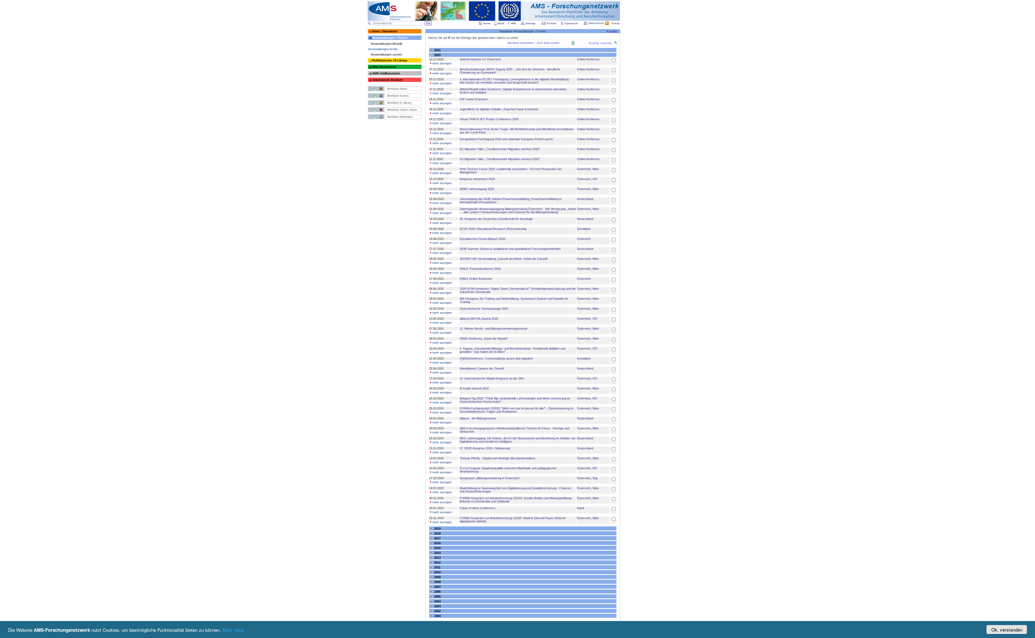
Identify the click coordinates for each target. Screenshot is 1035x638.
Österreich (584, 238)
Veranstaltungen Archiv (383, 49)
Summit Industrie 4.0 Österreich (480, 59)
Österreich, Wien (588, 169)
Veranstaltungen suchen (386, 54)
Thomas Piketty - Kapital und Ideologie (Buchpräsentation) (497, 458)
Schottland (584, 228)
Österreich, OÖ (587, 179)
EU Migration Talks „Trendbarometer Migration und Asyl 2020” (500, 149)
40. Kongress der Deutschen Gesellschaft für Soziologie (496, 218)
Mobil (501, 23)
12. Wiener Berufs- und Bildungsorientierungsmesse (493, 328)
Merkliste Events (398, 95)
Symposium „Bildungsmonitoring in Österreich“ (490, 478)
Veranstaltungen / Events (390, 37)
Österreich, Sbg (587, 478)
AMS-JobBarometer (386, 73)
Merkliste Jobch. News (402, 109)
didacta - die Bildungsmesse (478, 418)
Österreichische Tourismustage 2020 (484, 308)
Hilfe (513, 23)
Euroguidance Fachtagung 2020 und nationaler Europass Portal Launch (506, 139)
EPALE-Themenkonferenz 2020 (480, 268)
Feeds (615, 23)
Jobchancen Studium (387, 79)
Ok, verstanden (1006, 629)
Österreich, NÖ (587, 398)
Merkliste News (397, 88)
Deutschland (585, 199)
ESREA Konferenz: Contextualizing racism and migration (496, 358)
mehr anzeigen (442, 63)
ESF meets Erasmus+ (474, 99)
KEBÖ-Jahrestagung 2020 (477, 189)
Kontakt (551, 23)
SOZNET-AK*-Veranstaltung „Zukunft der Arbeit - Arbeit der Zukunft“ (504, 258)
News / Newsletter (385, 31)
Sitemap (530, 23)
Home (487, 23)
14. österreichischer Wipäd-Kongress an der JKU (492, 378)
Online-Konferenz (588, 59)
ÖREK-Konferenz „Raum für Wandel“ (484, 338)
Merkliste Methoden (400, 116)
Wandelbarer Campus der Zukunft (482, 368)
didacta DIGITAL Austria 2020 (479, 318)
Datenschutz (596, 23)
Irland (580, 508)
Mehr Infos (233, 629)
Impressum (571, 23)
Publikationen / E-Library (389, 60)
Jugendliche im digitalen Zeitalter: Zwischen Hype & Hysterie (499, 109)
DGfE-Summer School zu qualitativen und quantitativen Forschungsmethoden (510, 248)
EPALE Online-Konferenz (476, 278)
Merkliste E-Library (399, 102)
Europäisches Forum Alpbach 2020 (482, 238)
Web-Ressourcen (384, 66)
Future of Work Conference (477, 508)
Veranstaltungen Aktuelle (386, 43)
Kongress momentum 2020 (477, 179)
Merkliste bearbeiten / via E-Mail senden (534, 42)
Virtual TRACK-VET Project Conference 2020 (489, 119)
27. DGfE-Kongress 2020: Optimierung (485, 448)
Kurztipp (611, 31)
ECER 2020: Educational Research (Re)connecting (493, 228)
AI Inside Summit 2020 (474, 388)
